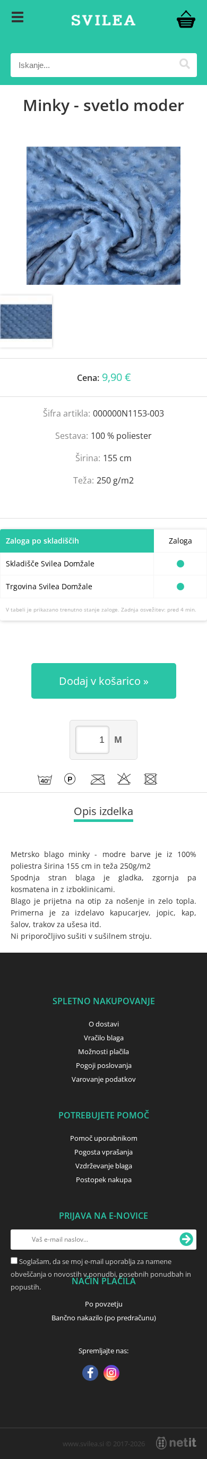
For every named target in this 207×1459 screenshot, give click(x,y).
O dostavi (104, 1024)
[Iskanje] (185, 65)
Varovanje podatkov (104, 1079)
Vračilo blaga (104, 1037)
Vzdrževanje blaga (103, 1165)
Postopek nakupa (104, 1179)
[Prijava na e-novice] (186, 1239)
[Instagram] (111, 1374)
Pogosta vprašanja (103, 1152)
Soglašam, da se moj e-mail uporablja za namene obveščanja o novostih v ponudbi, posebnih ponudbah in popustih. (101, 1274)
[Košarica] (186, 18)
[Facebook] (90, 1374)
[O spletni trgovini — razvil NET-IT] (176, 1443)
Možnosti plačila (103, 1051)
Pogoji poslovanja (104, 1065)
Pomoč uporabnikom (103, 1138)
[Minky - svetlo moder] (103, 216)
